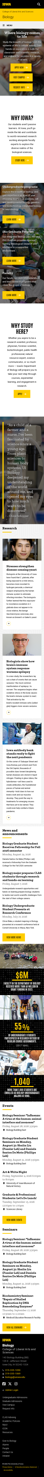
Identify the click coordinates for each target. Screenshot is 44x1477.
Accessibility (8, 1470)
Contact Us (7, 1452)
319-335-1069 (12, 1373)
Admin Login (11, 1390)
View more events (14, 1219)
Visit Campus (19, 77)
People (5, 1448)
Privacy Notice (7, 1467)
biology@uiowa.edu (15, 1377)
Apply (20, 393)
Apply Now (19, 67)
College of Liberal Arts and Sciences (17, 11)
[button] (39, 4)
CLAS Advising (9, 1417)
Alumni (5, 1444)
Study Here (20, 160)
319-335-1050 (12, 1370)
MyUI (4, 1425)
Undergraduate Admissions (14, 1397)
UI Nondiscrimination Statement (26, 1467)
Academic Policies (11, 1421)
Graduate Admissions (12, 1401)
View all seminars (14, 1327)
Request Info (19, 87)
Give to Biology (9, 1441)
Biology (8, 17)
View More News (13, 937)
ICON (4, 1428)
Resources (7, 1432)
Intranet (6, 1456)
